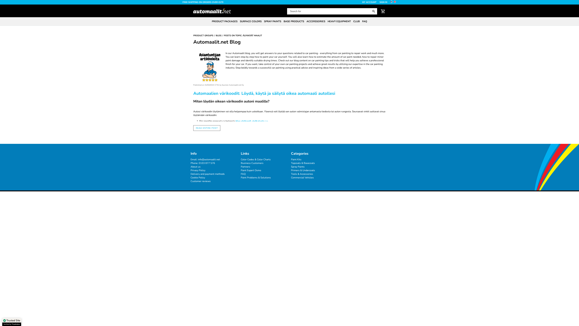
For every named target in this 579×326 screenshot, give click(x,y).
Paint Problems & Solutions (256, 177)
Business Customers (252, 163)
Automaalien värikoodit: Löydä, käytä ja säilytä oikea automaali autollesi (264, 93)
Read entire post (207, 128)
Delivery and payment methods (208, 174)
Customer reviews (201, 181)
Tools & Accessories (302, 174)
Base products (294, 21)
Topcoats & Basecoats (303, 163)
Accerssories (316, 21)
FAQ (364, 21)
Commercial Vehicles (302, 177)
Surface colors (251, 21)
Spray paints (272, 21)
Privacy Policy (198, 170)
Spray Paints (298, 166)
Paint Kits (296, 159)
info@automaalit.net (209, 159)
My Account (369, 2)
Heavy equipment (339, 21)
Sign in (383, 2)
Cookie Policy (198, 177)
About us (196, 166)
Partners (245, 166)
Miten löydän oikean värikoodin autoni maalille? (231, 101)
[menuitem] (224, 21)
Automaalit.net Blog (217, 42)
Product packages (224, 21)
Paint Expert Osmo (251, 170)
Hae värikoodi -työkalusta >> (252, 121)
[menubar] (289, 21)
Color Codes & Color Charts (256, 159)
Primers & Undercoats (303, 170)
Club (356, 21)
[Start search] (374, 11)
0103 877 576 (207, 163)
